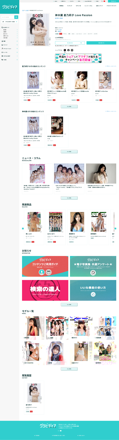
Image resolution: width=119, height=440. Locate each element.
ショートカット (79, 33)
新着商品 (61, 5)
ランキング (69, 5)
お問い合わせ (82, 435)
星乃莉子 (57, 18)
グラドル (65, 33)
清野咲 (4, 31)
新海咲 (4, 29)
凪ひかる (5, 33)
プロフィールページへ (111, 66)
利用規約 (37, 435)
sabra (56, 1)
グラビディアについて (111, 5)
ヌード (85, 33)
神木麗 (61, 18)
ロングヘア (90, 33)
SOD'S (60, 29)
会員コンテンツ (99, 5)
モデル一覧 (78, 5)
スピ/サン (72, 1)
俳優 (69, 33)
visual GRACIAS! (88, 1)
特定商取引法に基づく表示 (59, 435)
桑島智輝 (59, 31)
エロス (73, 33)
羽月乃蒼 (5, 37)
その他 (97, 1)
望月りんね (5, 35)
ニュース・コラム (88, 5)
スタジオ (95, 33)
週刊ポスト (63, 1)
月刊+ (79, 1)
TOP (23, 10)
